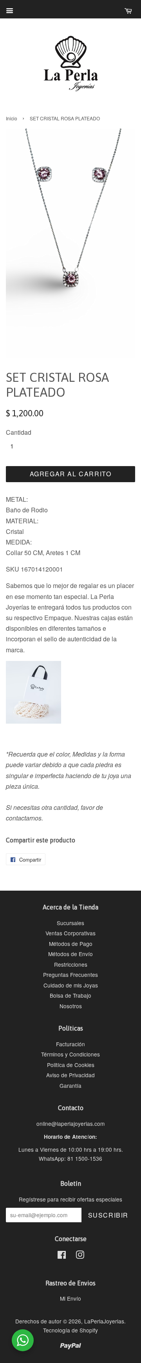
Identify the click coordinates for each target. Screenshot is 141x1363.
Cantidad (18, 432)
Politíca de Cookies (70, 1065)
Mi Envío (70, 1298)
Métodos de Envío (70, 954)
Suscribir (108, 1215)
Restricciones (70, 964)
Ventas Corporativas (70, 933)
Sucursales (70, 923)
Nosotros (71, 1006)
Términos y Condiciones (70, 1054)
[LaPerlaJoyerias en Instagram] (80, 1256)
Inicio (11, 118)
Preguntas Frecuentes (70, 974)
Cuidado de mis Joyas (70, 985)
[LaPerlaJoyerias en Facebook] (61, 1256)
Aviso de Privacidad (70, 1075)
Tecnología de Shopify (70, 1330)
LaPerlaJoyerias (104, 1321)
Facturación (70, 1044)
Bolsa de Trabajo (70, 995)
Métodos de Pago (70, 943)
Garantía (70, 1085)
